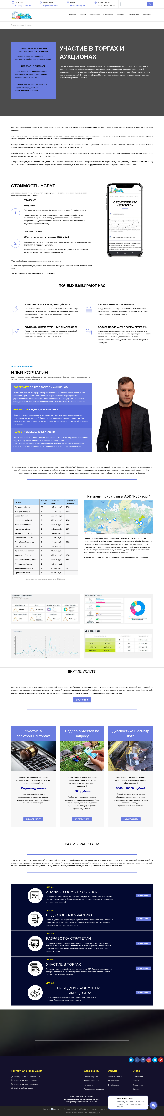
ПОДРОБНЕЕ (143, 895)
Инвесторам (95, 15)
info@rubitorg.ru (77, 6)
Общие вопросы (91, 1077)
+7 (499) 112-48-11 (23, 6)
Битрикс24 (94, 1112)
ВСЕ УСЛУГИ (82, 700)
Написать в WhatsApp (33, 66)
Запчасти (147, 15)
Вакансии (137, 1089)
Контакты (121, 15)
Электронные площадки (94, 1089)
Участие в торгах (115, 1077)
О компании (108, 15)
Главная (72, 15)
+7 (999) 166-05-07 (51, 6)
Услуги (83, 15)
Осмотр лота (113, 1081)
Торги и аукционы (91, 1081)
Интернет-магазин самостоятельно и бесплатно (102, 1109)
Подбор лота (113, 1085)
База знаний (134, 15)
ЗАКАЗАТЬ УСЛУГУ (33, 819)
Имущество (89, 1085)
